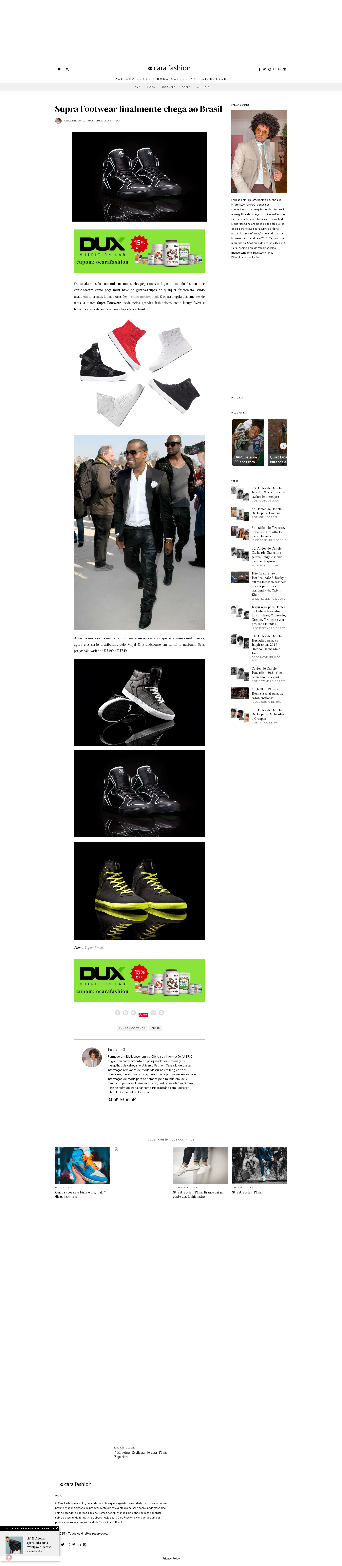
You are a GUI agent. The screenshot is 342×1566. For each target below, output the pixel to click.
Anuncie (203, 87)
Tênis (155, 1028)
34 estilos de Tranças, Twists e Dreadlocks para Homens (268, 532)
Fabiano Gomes (121, 1050)
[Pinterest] (274, 69)
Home (137, 87)
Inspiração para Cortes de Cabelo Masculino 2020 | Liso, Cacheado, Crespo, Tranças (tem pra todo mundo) (269, 616)
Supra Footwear (132, 1028)
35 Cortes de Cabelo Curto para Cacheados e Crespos (268, 714)
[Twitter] (264, 69)
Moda (151, 87)
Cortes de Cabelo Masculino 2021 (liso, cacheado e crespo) (268, 673)
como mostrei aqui (144, 297)
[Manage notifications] (9, 1557)
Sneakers (169, 87)
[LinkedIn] (279, 69)
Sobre (186, 87)
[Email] (284, 69)
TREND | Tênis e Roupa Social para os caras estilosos (267, 694)
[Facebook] (259, 69)
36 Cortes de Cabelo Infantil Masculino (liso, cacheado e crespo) (269, 493)
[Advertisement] (119, 27)
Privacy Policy (171, 1558)
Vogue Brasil (93, 948)
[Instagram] (269, 69)
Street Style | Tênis (247, 1192)
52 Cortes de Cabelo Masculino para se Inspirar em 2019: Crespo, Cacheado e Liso (267, 645)
